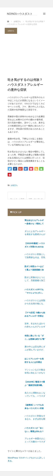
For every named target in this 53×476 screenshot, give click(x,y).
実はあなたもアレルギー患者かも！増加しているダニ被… (34, 222)
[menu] (44, 14)
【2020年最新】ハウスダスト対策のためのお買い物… (35, 245)
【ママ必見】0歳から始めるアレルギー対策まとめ (35, 314)
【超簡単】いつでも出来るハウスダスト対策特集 (34, 407)
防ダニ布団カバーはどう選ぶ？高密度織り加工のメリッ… (34, 268)
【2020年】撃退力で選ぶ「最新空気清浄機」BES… (35, 384)
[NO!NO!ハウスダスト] (22, 13)
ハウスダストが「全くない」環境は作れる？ (34, 429)
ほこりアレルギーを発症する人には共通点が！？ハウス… (34, 360)
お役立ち (11, 31)
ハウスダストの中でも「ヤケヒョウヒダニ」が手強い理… (34, 291)
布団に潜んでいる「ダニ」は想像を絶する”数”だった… (35, 337)
